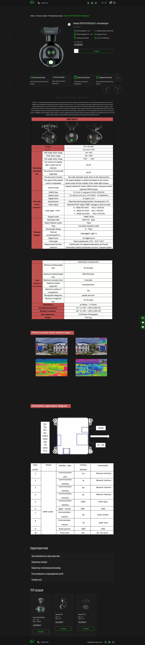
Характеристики (39, 548)
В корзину (96, 51)
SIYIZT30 (82, 618)
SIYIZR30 (59, 618)
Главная (32, 16)
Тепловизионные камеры (55, 16)
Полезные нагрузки (41, 16)
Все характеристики (78, 41)
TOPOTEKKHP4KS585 (39, 621)
